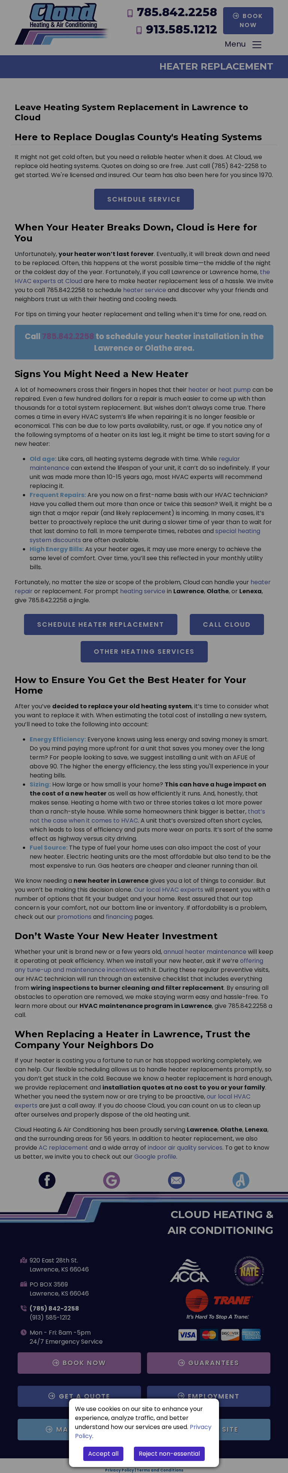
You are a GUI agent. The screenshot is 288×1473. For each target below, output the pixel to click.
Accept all (103, 1453)
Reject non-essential (169, 1453)
